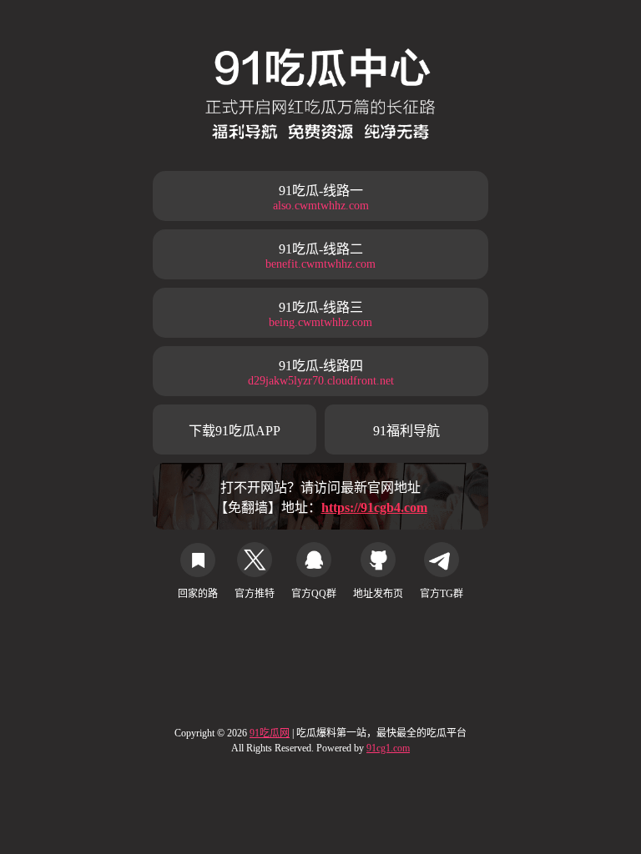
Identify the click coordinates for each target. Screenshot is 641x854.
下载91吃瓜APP (234, 431)
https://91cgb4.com (374, 507)
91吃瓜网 (270, 733)
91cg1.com (388, 748)
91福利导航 (406, 431)
